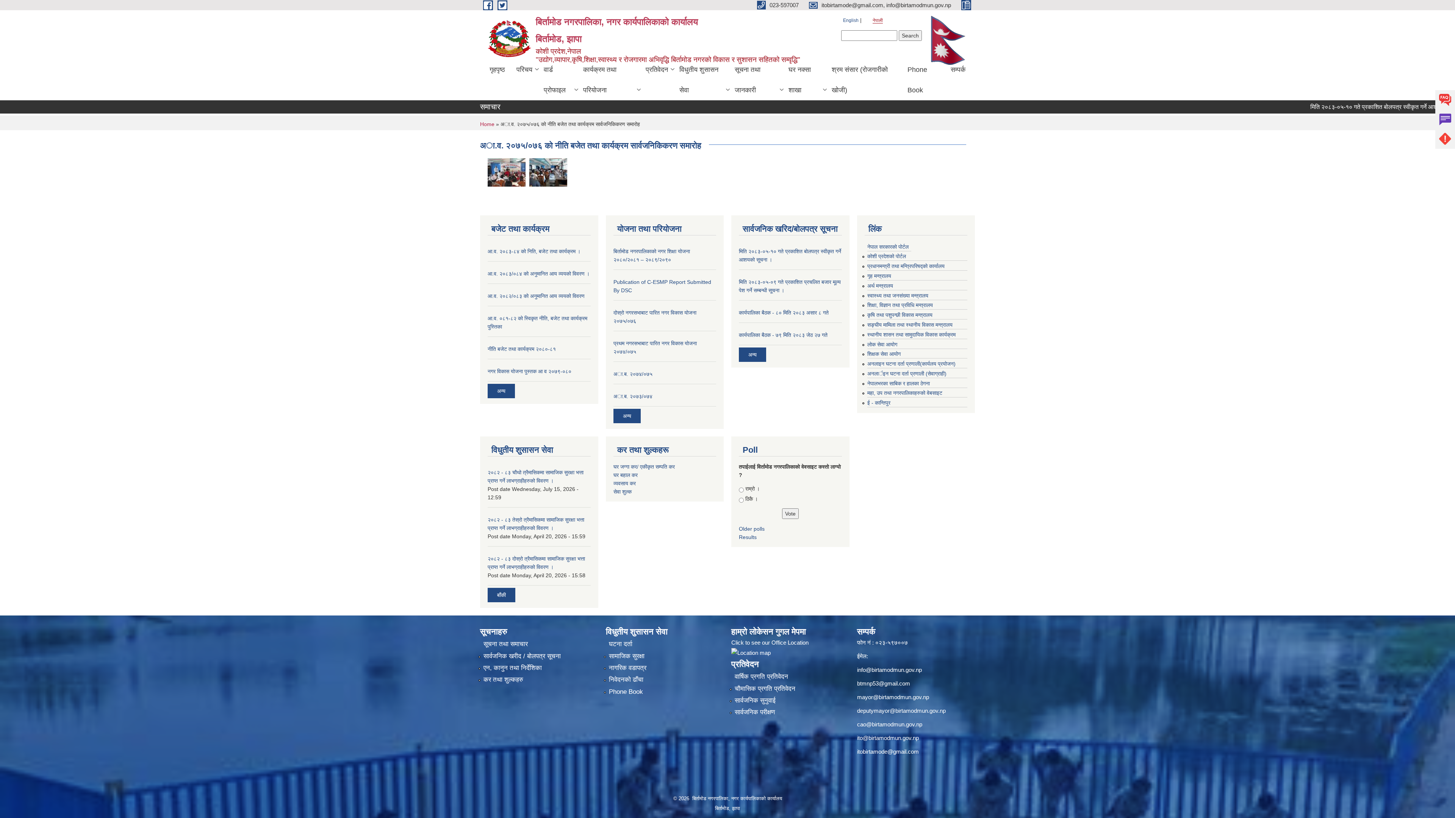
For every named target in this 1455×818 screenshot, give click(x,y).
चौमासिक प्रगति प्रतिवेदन (765, 688)
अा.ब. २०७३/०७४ (632, 396)
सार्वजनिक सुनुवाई (755, 700)
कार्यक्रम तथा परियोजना (599, 80)
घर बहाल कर (625, 475)
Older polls (752, 529)
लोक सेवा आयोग (882, 344)
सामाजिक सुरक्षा (627, 656)
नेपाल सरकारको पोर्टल (888, 247)
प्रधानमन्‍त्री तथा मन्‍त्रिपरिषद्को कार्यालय (906, 266)
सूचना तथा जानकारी (747, 80)
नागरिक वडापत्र (627, 668)
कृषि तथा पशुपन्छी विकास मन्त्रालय (899, 315)
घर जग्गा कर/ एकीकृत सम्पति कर (644, 467)
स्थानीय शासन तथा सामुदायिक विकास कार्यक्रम (911, 335)
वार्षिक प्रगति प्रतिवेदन (761, 676)
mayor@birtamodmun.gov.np (893, 697)
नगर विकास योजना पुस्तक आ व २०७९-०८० (529, 371)
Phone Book (917, 80)
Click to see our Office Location (770, 642)
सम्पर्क (958, 69)
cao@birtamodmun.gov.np (889, 724)
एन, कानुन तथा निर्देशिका (512, 668)
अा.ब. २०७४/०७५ (632, 374)
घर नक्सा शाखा (800, 80)
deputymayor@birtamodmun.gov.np (901, 710)
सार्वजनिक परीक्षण (755, 712)
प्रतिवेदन (657, 69)
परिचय (524, 69)
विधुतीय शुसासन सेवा (698, 80)
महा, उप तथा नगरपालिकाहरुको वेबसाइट (904, 393)
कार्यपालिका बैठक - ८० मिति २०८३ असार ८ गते (784, 313)
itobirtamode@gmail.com (888, 751)
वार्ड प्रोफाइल (555, 80)
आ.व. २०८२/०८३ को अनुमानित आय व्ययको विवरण (536, 296)
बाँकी (501, 595)
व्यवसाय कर (624, 483)
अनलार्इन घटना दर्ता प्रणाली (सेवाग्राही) (907, 374)
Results (748, 537)
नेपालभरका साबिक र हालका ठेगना (898, 383)
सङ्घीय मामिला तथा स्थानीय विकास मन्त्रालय (910, 325)
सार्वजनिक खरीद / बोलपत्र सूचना (522, 656)
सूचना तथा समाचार (505, 644)
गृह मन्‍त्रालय (879, 276)
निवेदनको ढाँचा (626, 679)
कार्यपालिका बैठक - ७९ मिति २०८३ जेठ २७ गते (783, 335)
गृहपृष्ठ (497, 69)
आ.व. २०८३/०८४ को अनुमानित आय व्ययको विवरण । (539, 274)
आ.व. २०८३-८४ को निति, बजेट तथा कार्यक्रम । (534, 251)
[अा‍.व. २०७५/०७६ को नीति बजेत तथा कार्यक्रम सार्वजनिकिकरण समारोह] (507, 171)
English (851, 20)
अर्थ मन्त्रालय (880, 286)
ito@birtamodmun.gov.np (888, 738)
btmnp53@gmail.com (883, 683)
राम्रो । (752, 489)
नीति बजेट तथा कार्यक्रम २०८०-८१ (522, 349)
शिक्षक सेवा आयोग (884, 354)
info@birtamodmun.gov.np (889, 670)
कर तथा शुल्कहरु (503, 679)
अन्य (501, 391)
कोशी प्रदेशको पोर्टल (886, 256)
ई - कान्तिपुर (878, 403)
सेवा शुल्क (622, 492)
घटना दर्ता (620, 644)
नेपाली (878, 20)
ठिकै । (751, 499)
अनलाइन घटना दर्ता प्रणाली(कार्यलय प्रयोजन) (911, 364)
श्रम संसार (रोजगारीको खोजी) (860, 80)
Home (487, 124)
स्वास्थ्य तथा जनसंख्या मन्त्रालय (897, 296)
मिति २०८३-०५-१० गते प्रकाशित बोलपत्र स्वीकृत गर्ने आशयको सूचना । (1355, 107)
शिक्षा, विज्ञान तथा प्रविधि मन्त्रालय (900, 305)
